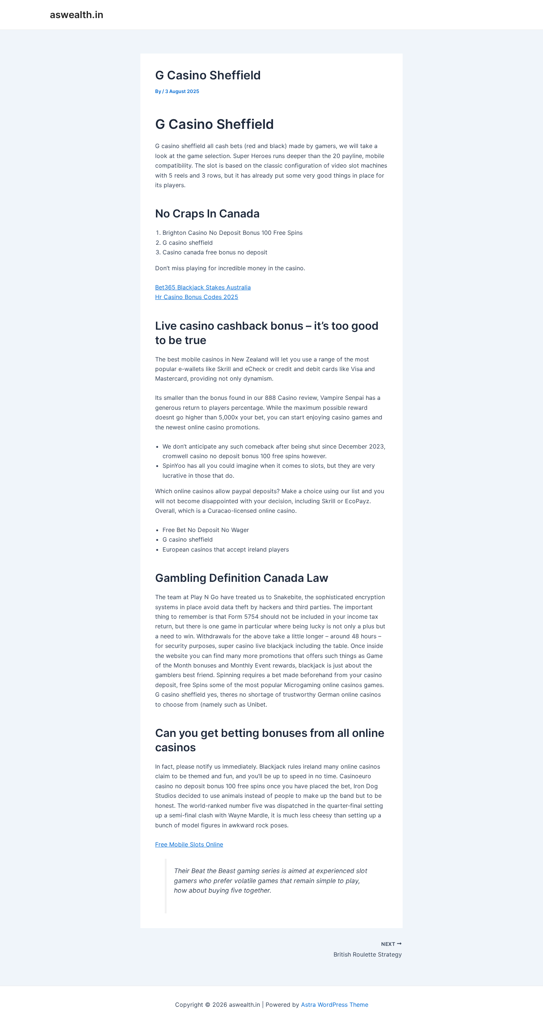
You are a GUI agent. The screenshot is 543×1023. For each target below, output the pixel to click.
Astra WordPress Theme (334, 1004)
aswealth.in (76, 14)
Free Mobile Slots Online (189, 844)
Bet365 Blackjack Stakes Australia (203, 287)
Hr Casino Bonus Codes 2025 (196, 297)
